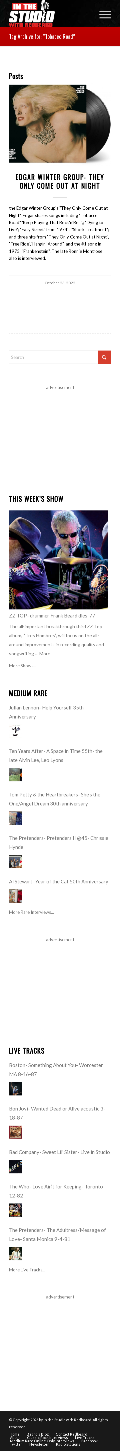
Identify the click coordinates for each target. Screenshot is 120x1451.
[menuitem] (102, 13)
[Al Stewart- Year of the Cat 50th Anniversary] (15, 896)
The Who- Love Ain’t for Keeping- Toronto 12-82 (56, 1190)
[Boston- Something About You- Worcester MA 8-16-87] (15, 1088)
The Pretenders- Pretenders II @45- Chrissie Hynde (58, 842)
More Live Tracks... (27, 1269)
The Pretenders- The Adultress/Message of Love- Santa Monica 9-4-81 (57, 1234)
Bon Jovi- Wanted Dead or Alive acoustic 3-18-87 (57, 1113)
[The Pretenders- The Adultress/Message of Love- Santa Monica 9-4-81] (15, 1253)
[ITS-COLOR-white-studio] (50, 13)
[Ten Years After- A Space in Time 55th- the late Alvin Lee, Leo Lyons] (15, 774)
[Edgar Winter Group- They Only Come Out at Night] (60, 124)
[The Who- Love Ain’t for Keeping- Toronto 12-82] (15, 1210)
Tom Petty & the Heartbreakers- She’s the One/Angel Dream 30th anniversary (54, 798)
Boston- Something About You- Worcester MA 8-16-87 (56, 1069)
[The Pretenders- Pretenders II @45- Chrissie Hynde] (15, 861)
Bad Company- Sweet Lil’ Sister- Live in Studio (59, 1152)
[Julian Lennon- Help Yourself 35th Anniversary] (15, 731)
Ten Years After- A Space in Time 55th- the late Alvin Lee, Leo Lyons (56, 755)
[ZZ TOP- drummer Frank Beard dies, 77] (58, 559)
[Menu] (102, 13)
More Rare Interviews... (31, 912)
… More (42, 653)
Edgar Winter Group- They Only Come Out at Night (60, 181)
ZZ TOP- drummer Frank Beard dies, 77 (52, 615)
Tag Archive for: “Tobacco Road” (42, 36)
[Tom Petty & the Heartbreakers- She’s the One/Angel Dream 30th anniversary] (15, 818)
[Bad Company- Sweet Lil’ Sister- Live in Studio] (15, 1166)
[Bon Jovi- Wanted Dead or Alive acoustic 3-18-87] (15, 1132)
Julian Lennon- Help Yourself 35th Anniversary (46, 711)
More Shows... (22, 665)
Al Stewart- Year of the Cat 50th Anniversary (58, 881)
